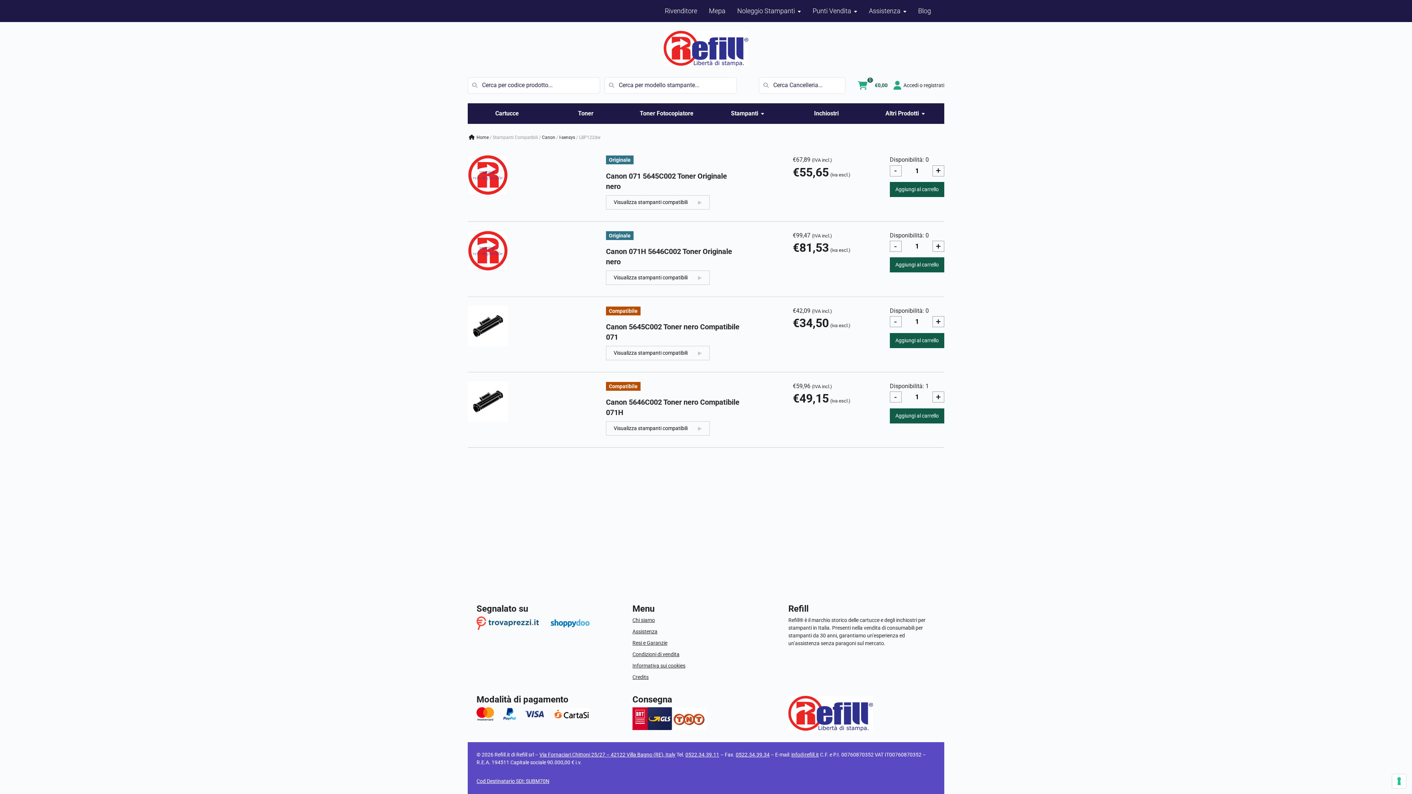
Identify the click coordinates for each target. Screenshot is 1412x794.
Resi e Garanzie (649, 643)
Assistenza (644, 631)
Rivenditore (681, 11)
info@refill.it (805, 755)
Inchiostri (826, 113)
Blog (924, 11)
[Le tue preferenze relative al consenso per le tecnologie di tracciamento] (1399, 781)
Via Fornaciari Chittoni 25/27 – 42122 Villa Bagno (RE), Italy (607, 755)
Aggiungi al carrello (917, 189)
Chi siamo (643, 620)
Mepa (717, 11)
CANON (548, 137)
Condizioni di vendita (656, 654)
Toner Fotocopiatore (666, 113)
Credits (640, 677)
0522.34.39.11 (702, 755)
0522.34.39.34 (753, 755)
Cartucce (507, 113)
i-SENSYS (567, 137)
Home (483, 137)
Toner (585, 113)
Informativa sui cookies (658, 666)
